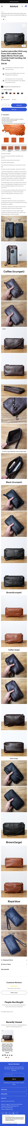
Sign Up (14, 1079)
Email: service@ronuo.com (7, 1109)
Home (2, 11)
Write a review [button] (14, 992)
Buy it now (14, 109)
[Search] (22, 6)
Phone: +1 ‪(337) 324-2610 (6, 1107)
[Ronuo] (14, 6)
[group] (14, 35)
